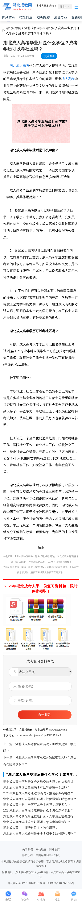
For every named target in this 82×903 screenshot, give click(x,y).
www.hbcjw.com (58, 729)
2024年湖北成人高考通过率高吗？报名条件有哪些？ (38, 793)
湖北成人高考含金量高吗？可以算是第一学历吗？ (36, 787)
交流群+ (49, 56)
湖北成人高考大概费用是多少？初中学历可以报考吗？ (39, 833)
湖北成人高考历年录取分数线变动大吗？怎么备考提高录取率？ (41, 781)
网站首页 (8, 17)
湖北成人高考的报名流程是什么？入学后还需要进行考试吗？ (41, 816)
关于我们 (27, 849)
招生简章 (25, 17)
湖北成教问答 (33, 28)
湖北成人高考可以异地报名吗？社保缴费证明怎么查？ (39, 799)
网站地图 (41, 849)
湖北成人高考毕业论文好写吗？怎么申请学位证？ (36, 822)
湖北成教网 (13, 28)
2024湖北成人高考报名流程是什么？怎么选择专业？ (38, 810)
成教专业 (60, 17)
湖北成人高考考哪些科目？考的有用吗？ (30, 827)
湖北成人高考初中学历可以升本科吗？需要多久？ (36, 804)
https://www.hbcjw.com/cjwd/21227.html (39, 735)
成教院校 (43, 17)
